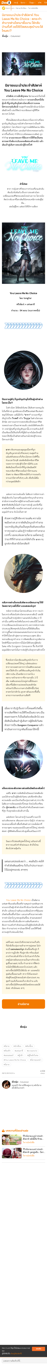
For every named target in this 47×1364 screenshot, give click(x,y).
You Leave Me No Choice (18, 900)
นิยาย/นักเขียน (21, 8)
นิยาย (23, 2)
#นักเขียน (17, 1046)
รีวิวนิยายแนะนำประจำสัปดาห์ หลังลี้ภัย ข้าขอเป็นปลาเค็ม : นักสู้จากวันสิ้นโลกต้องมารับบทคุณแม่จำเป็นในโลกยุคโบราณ (33, 1137)
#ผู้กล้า (20, 1055)
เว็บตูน (31, 2)
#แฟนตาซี (19, 1051)
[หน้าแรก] (6, 2)
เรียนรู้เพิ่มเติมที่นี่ (16, 1353)
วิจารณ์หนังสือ (33, 8)
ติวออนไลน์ (5, 8)
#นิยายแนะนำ (35, 1060)
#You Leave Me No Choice (15, 1060)
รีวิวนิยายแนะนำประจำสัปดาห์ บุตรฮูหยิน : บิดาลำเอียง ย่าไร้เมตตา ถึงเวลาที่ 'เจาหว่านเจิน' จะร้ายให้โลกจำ (33, 1151)
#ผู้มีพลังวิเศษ (32, 1055)
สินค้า (15, 8)
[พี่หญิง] (7, 1084)
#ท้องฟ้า (7, 1051)
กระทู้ (16, 2)
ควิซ (39, 2)
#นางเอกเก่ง (32, 1051)
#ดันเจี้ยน (29, 1046)
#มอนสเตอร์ (8, 1055)
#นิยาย (6, 1046)
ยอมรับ (38, 1349)
